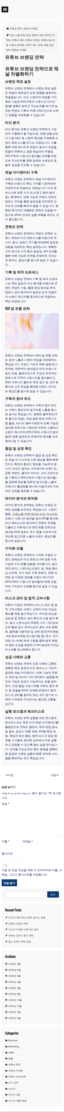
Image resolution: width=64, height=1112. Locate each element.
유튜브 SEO (16, 28)
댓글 (6, 803)
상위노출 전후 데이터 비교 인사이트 (34, 514)
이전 (10, 775)
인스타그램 (14, 1094)
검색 (53, 894)
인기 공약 (13, 1082)
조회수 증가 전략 (34, 45)
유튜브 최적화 (17, 45)
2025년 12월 (15, 1000)
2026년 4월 (14, 975)
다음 (54, 775)
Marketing (13, 1046)
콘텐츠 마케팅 (19, 49)
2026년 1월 (14, 993)
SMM (11, 1052)
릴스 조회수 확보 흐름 (19, 941)
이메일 (27, 841)
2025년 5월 (14, 1018)
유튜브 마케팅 (30, 28)
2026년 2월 (14, 988)
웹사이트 (7, 853)
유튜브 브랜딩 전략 (18, 923)
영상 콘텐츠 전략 (35, 35)
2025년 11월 (14, 1006)
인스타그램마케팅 (17, 1100)
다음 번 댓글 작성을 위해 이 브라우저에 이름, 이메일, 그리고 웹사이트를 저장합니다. (32, 872)
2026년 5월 (14, 970)
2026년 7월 (14, 963)
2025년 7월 (14, 1012)
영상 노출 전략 (17, 35)
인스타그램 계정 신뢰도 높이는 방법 (26, 917)
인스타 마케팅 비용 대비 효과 (23, 929)
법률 (10, 1058)
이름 (6, 841)
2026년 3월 (14, 981)
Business (13, 1040)
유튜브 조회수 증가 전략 (20, 935)
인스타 (11, 1088)
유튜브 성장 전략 (17, 1076)
